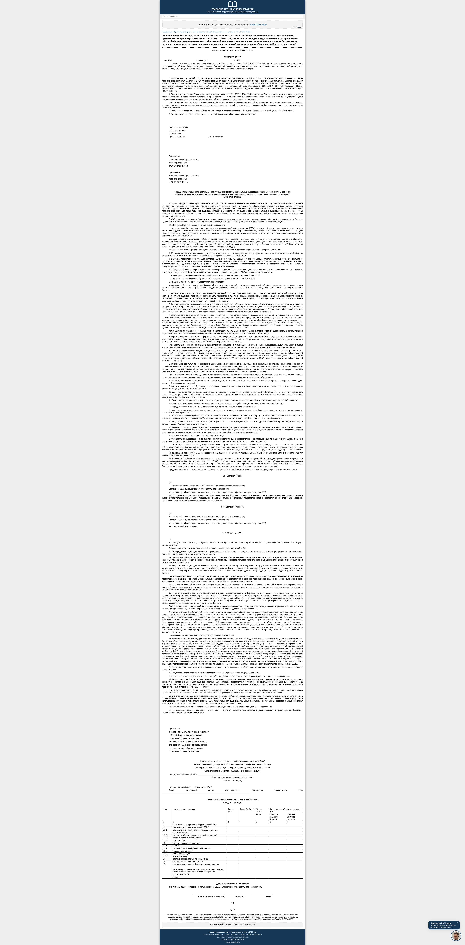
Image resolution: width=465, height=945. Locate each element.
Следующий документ (243, 924)
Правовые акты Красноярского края (176, 32)
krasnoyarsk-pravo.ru (232, 942)
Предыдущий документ (221, 924)
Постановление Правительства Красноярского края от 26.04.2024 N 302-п (222, 32)
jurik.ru (299, 27)
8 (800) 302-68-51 (258, 24)
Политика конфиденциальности (232, 939)
